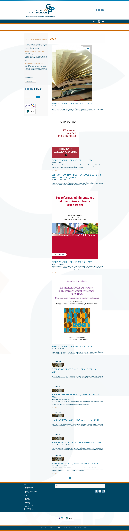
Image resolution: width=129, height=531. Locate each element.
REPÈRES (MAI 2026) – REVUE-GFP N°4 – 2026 (34, 51)
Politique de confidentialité (29, 509)
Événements (75, 27)
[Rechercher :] (80, 485)
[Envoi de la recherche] (38, 97)
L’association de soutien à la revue (32, 492)
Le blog (49, 27)
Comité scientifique (29, 490)
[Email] (103, 10)
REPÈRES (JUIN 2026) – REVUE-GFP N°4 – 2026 (34, 39)
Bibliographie (27, 499)
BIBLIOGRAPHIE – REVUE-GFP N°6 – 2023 (72, 262)
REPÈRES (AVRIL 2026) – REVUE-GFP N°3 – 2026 (34, 62)
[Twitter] (97, 10)
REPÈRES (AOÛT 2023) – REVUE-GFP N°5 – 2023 (75, 420)
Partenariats (27, 494)
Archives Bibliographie (29, 505)
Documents (65, 27)
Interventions (27, 502)
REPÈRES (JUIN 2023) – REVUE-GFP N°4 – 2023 (75, 463)
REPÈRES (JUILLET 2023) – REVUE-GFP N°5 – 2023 (76, 442)
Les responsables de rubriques (31, 491)
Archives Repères (28, 503)
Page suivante (97, 478)
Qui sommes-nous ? (38, 27)
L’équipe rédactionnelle (29, 487)
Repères (27, 498)
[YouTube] (100, 10)
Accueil (29, 27)
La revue (56, 27)
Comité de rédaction (29, 488)
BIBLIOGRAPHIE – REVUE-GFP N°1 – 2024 (72, 103)
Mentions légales (27, 508)
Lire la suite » (54, 113)
